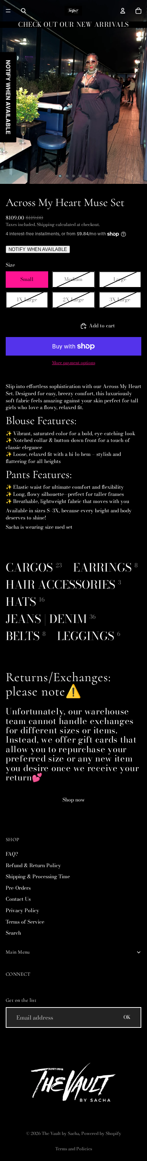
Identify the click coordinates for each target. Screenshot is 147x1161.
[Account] (123, 11)
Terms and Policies (73, 1148)
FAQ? (12, 854)
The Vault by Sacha (60, 1133)
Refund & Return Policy (33, 865)
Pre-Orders (18, 887)
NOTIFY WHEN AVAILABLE (38, 249)
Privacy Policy (22, 910)
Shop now (73, 800)
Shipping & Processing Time (38, 876)
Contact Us (18, 899)
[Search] (23, 11)
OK (127, 1017)
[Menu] (8, 10)
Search (13, 933)
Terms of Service (25, 921)
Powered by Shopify (101, 1133)
